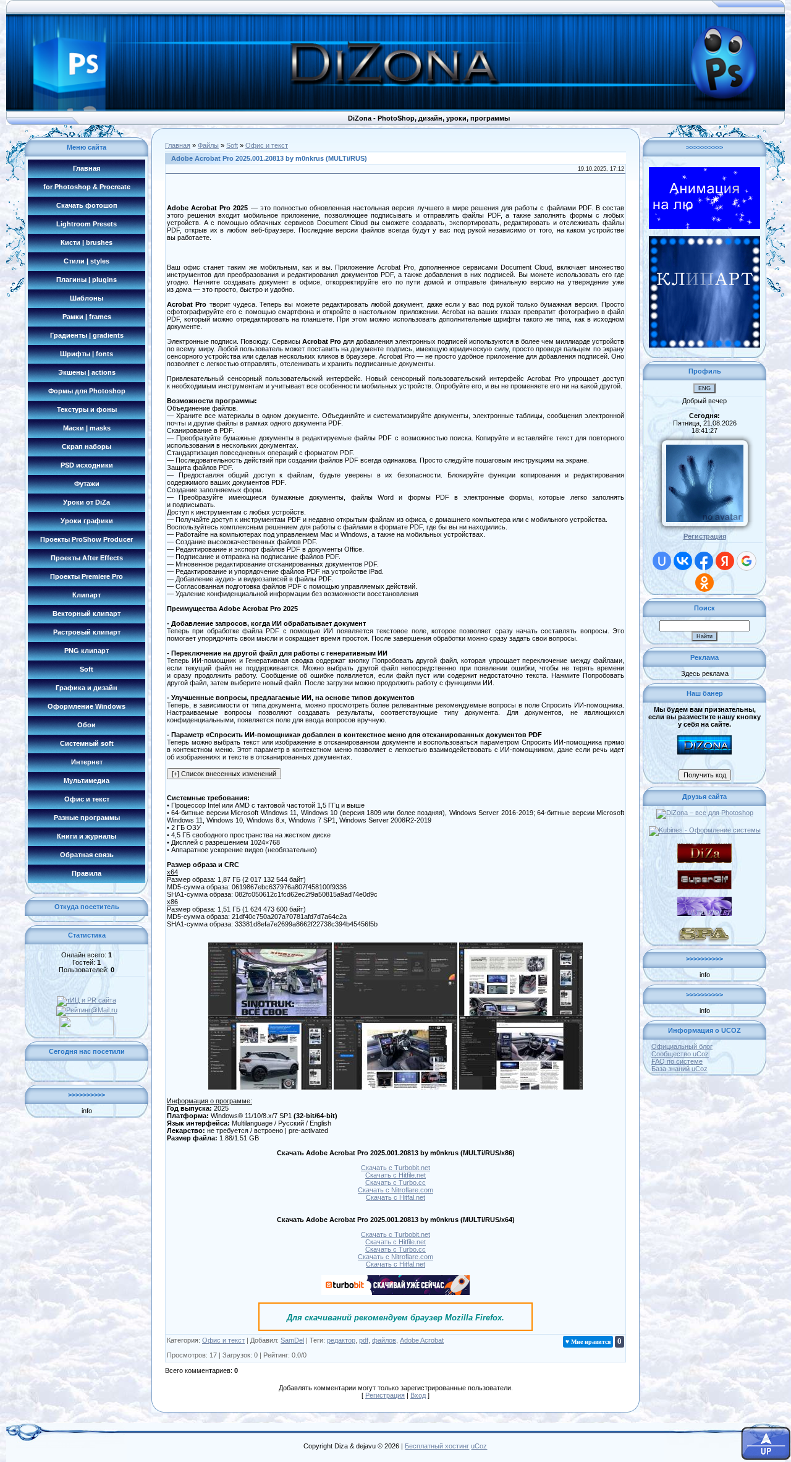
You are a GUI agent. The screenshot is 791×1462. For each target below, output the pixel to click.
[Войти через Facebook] (704, 561)
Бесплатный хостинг (437, 1446)
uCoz (479, 1446)
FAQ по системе (677, 1061)
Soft (232, 145)
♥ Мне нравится (588, 1341)
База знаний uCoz (679, 1068)
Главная (177, 145)
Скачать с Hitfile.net (395, 1175)
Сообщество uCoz (680, 1054)
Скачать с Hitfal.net (395, 1197)
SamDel (292, 1340)
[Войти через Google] (746, 561)
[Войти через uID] (662, 561)
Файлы (208, 145)
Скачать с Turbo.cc (395, 1182)
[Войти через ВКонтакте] (683, 561)
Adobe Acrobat (422, 1340)
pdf (363, 1340)
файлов (384, 1340)
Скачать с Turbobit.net (395, 1167)
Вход (418, 1395)
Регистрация (385, 1395)
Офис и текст (266, 145)
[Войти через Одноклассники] (704, 582)
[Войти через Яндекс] (725, 561)
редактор (341, 1340)
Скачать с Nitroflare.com (395, 1190)
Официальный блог (682, 1046)
